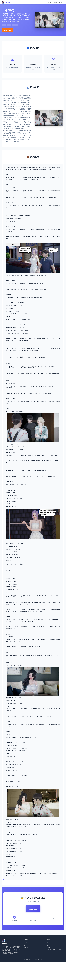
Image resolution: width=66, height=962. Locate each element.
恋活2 (47, 945)
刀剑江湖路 (48, 942)
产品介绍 (49, 2)
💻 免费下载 (8, 30)
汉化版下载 (61, 2)
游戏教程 (55, 2)
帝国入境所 (48, 947)
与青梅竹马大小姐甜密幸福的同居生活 (53, 949)
